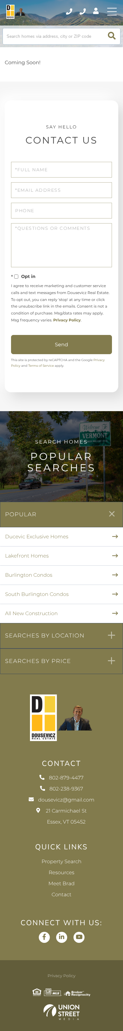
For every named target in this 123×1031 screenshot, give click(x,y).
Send (61, 345)
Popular (21, 514)
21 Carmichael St (66, 816)
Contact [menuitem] (62, 895)
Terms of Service (41, 366)
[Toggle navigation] (112, 11)
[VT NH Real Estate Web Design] (61, 1012)
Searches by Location (45, 635)
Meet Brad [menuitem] (61, 884)
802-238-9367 (83, 11)
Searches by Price (38, 661)
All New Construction (31, 614)
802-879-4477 (69, 11)
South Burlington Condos (37, 595)
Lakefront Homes (27, 556)
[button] (111, 36)
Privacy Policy (67, 320)
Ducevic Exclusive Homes (36, 537)
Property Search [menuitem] (62, 862)
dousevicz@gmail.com (66, 800)
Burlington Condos (28, 575)
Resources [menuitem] (61, 873)
